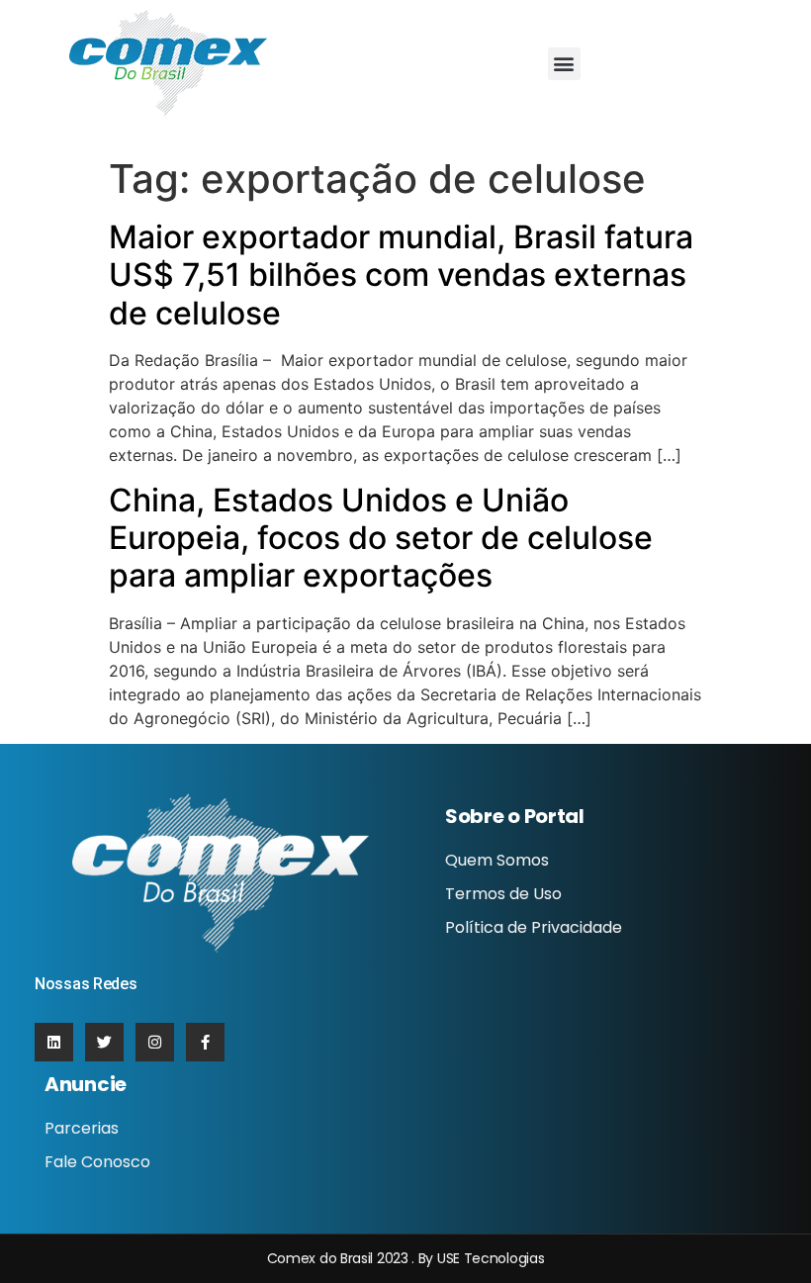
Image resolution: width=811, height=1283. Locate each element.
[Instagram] (154, 1042)
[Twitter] (104, 1042)
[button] (564, 63)
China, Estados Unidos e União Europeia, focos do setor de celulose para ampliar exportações (381, 538)
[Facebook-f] (205, 1042)
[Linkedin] (54, 1042)
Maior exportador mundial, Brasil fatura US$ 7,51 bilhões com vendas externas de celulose (401, 275)
